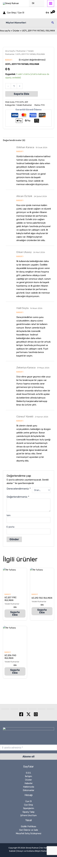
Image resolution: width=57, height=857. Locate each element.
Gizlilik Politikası (28, 826)
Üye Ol (28, 801)
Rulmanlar (21, 51)
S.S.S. (28, 773)
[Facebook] (21, 714)
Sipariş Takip (28, 812)
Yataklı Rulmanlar (24, 105)
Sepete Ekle (21, 94)
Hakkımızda (28, 786)
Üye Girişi (28, 805)
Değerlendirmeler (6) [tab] (14, 140)
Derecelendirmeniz (19, 488)
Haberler (29, 783)
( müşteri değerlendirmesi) (32, 59)
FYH (43, 105)
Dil (33, 3)
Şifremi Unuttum (28, 815)
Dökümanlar (28, 790)
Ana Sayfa (10, 51)
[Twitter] (28, 714)
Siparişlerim (28, 808)
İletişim (28, 776)
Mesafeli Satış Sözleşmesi (28, 833)
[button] (16, 22)
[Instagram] (36, 714)
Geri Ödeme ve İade (28, 830)
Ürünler (28, 779)
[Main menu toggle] (50, 3)
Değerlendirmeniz (18, 496)
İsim (9, 515)
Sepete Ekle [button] (15, 613)
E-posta (10, 527)
